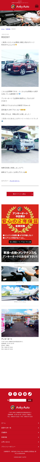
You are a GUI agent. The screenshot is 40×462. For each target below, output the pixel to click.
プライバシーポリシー (8, 446)
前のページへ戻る (19, 194)
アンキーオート (15, 181)
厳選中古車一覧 (6, 428)
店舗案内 (4, 432)
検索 (29, 400)
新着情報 (8, 29)
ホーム (2, 29)
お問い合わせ (5, 442)
